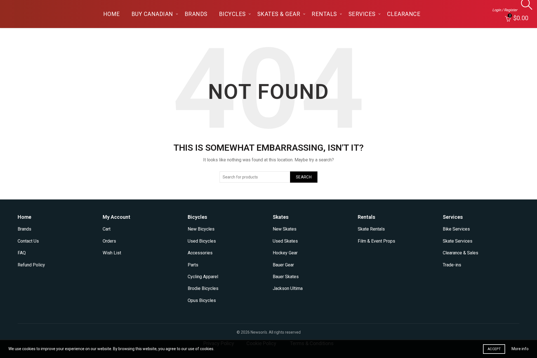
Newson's (259, 332)
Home (111, 14)
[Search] (525, 7)
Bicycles (232, 14)
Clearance (404, 14)
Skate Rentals (371, 229)
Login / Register (504, 10)
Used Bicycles (202, 241)
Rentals (324, 14)
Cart (106, 229)
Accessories (200, 252)
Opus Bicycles (202, 300)
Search (304, 177)
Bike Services (456, 229)
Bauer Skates (286, 276)
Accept (494, 349)
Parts (193, 265)
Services (362, 14)
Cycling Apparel (203, 276)
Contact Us (28, 241)
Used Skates (285, 241)
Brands (196, 14)
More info (520, 349)
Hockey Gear (285, 252)
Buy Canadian (152, 14)
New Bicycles (201, 229)
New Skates (284, 229)
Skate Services (457, 241)
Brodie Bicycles (203, 288)
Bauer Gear (283, 265)
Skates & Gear (278, 14)
